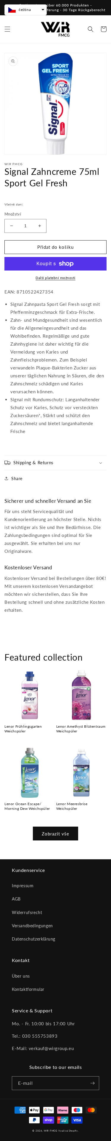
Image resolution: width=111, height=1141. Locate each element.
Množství (12, 214)
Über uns (21, 976)
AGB (16, 898)
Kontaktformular (28, 989)
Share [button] (16, 478)
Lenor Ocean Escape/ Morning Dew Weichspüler (27, 806)
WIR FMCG (50, 1130)
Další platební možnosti (55, 278)
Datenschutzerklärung (33, 938)
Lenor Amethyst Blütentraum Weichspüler (81, 728)
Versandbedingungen (32, 925)
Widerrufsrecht (27, 912)
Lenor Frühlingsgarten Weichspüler (23, 728)
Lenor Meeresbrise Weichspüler (72, 806)
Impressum (22, 885)
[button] (7, 29)
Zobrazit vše (55, 833)
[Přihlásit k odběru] (92, 1083)
